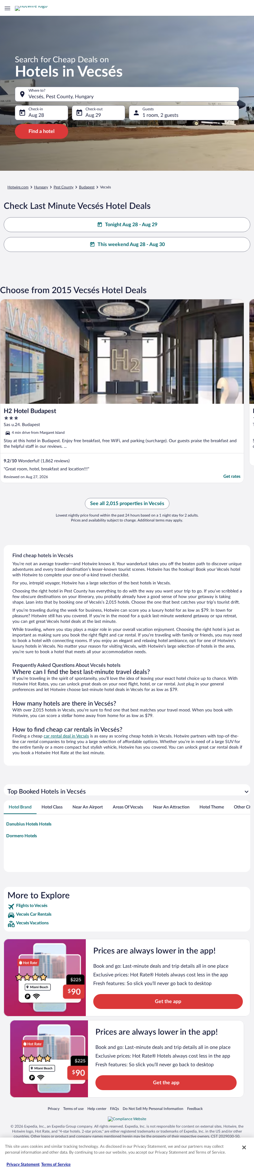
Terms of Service (56, 1165)
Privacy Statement (23, 1165)
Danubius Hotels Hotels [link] (28, 824)
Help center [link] (96, 1109)
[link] (127, 906)
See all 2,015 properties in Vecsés (127, 503)
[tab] (20, 807)
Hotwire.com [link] (17, 187)
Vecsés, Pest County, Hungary (61, 96)
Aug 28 (36, 115)
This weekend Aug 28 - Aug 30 (131, 244)
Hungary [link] (41, 187)
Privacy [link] (53, 1109)
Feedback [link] (195, 1109)
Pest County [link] (63, 187)
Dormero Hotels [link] (21, 836)
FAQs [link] (114, 1109)
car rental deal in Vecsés (66, 736)
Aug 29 (93, 115)
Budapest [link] (86, 187)
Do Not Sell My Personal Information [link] (153, 1109)
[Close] (244, 1147)
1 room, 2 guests (160, 115)
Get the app (168, 1001)
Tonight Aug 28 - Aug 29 (131, 224)
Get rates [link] (231, 476)
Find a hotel (41, 131)
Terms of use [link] (73, 1109)
